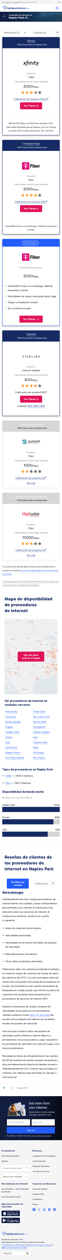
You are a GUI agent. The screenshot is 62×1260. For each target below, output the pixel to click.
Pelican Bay (11, 711)
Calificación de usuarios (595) (30, 201)
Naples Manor (12, 752)
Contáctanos (37, 1199)
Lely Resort (11, 747)
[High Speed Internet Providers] (15, 8)
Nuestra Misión (38, 1194)
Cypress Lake (40, 742)
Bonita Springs (13, 721)
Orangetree (39, 726)
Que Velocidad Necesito (11, 1197)
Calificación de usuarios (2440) (31, 99)
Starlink (31, 334)
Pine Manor (39, 757)
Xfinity (31, 41)
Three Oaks (39, 711)
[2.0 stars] (27, 92)
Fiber (8, 783)
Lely (7, 742)
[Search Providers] (26, 1168)
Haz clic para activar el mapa (31, 656)
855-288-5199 (36, 406)
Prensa (35, 1204)
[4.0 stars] (35, 92)
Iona (35, 737)
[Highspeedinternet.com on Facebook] (34, 1210)
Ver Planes (28, 105)
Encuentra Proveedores (11, 1156)
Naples (9, 726)
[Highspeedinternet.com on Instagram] (44, 1210)
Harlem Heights (41, 732)
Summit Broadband (31, 424)
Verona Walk (39, 721)
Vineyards (10, 716)
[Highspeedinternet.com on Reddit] (49, 1210)
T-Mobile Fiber (31, 143)
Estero (8, 737)
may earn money (11, 2)
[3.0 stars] (31, 92)
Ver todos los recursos (41, 1171)
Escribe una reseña (17, 883)
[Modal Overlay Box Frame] (31, 1118)
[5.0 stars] (40, 92)
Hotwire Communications (31, 496)
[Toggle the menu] (57, 8)
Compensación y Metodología (13, 1245)
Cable (8, 775)
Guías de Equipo (39, 1161)
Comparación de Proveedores (44, 1156)
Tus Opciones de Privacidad (16, 1248)
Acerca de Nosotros (40, 1189)
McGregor (38, 752)
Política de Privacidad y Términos (39, 1245)
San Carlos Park (41, 716)
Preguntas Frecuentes (41, 1166)
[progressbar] (31, 809)
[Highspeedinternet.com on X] (39, 1210)
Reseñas (5, 1161)
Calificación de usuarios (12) (30, 477)
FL (12, 1088)
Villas (35, 747)
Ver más (31, 483)
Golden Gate (12, 732)
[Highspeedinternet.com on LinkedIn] (54, 1210)
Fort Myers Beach (14, 757)
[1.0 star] (23, 92)
